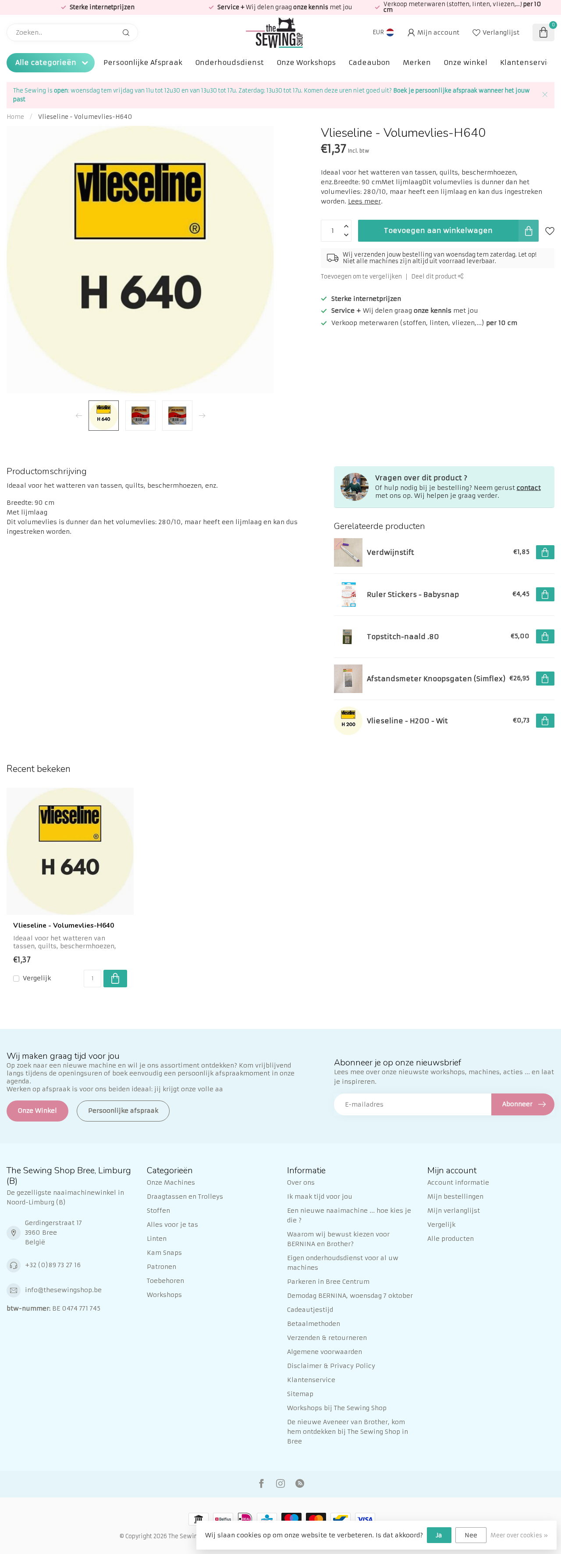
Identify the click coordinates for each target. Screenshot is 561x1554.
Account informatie (458, 1182)
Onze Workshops (306, 62)
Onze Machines (171, 1182)
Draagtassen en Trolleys (185, 1196)
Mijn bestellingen (455, 1196)
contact (529, 488)
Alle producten (450, 1239)
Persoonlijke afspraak (123, 1111)
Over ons (301, 1182)
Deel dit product (434, 276)
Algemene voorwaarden (324, 1352)
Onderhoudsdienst (229, 62)
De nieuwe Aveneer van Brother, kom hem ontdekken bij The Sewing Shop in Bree (347, 1431)
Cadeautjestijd (310, 1310)
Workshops (164, 1295)
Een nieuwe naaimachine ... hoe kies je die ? (349, 1215)
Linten (157, 1239)
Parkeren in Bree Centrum (328, 1282)
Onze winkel (465, 62)
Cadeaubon (369, 62)
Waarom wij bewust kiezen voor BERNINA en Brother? (338, 1239)
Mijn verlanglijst (453, 1211)
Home (15, 117)
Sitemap (300, 1394)
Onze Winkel (37, 1111)
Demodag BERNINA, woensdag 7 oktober (350, 1296)
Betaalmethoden (313, 1324)
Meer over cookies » (519, 1535)
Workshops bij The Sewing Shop (337, 1408)
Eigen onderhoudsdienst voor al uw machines (342, 1263)
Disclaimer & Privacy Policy (331, 1366)
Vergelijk (37, 978)
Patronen (161, 1267)
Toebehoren (165, 1281)
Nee (471, 1535)
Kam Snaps (164, 1253)
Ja (439, 1535)
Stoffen (158, 1211)
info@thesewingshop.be (63, 1290)
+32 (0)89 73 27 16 (53, 1265)
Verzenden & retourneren (327, 1338)
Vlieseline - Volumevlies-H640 (85, 117)
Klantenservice (528, 62)
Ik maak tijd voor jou (319, 1196)
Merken (417, 62)
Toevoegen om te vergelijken (361, 276)
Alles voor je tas (172, 1225)
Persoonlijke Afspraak (142, 62)
